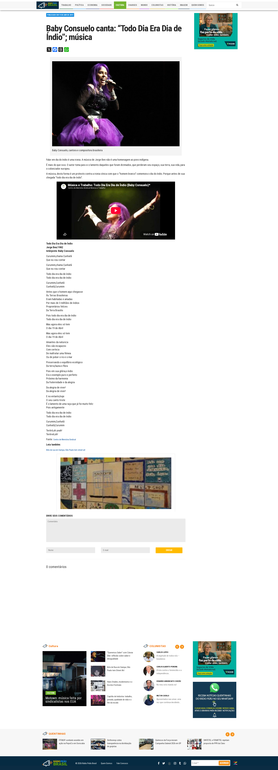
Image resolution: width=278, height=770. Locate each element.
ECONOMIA (92, 5)
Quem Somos (106, 763)
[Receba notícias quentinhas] (214, 697)
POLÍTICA (79, 5)
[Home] (47, 5)
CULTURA (120, 5)
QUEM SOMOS (197, 5)
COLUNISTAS (157, 5)
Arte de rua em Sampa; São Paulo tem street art (65, 450)
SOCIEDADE (106, 5)
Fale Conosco (122, 763)
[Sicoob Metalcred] (216, 31)
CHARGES (132, 5)
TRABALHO (66, 5)
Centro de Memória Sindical (64, 439)
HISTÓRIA (171, 5)
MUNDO (144, 5)
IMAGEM (184, 5)
